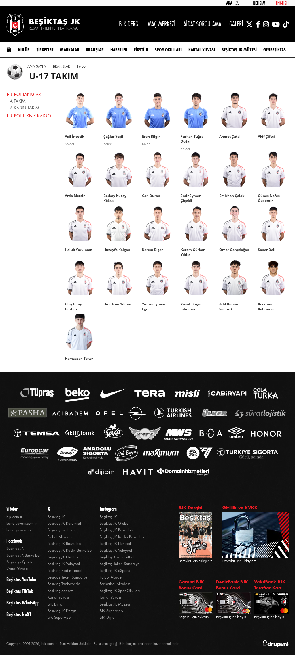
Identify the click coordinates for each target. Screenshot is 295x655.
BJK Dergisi (190, 507)
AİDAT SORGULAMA (202, 24)
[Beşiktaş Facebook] (258, 24)
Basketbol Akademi (115, 583)
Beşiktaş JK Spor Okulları (120, 590)
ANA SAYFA (36, 66)
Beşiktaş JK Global (115, 523)
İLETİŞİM (259, 3)
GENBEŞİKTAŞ (274, 50)
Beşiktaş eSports (19, 562)
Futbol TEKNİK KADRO (29, 115)
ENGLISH (282, 3)
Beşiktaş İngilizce (61, 530)
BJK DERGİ (129, 24)
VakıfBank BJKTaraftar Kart (269, 585)
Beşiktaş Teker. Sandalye (67, 577)
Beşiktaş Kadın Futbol (65, 570)
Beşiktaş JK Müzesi (115, 604)
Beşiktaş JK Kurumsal (64, 523)
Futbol (81, 66)
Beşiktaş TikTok (19, 591)
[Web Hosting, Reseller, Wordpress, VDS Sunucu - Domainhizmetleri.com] (181, 472)
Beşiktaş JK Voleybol (64, 563)
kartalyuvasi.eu (18, 530)
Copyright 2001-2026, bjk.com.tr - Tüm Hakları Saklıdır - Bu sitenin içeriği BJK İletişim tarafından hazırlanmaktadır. (92, 643)
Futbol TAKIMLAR (24, 94)
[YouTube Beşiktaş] (276, 24)
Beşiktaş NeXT (18, 614)
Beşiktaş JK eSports (115, 570)
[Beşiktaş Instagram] (266, 24)
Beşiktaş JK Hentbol (63, 557)
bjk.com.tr (14, 516)
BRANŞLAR (61, 66)
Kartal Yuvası (17, 568)
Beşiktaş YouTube (21, 579)
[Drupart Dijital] (276, 644)
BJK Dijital (55, 604)
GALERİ (236, 24)
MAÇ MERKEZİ (161, 24)
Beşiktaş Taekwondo (64, 583)
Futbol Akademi (60, 537)
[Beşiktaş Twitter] (249, 24)
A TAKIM (18, 101)
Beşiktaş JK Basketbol (23, 555)
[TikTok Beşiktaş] (286, 24)
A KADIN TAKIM (24, 107)
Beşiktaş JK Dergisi (62, 610)
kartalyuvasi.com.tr (21, 523)
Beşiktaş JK (15, 548)
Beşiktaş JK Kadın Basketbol (70, 550)
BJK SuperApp (59, 617)
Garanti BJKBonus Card (191, 585)
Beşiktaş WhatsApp (22, 603)
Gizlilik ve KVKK (240, 507)
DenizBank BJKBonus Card (232, 585)
